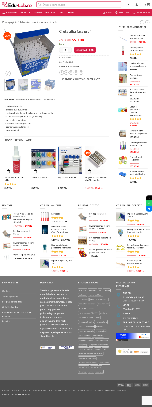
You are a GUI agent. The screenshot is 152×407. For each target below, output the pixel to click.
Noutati (38, 13)
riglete (105, 349)
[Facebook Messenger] (149, 209)
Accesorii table (49, 22)
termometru (104, 363)
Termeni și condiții (10, 296)
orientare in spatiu (86, 340)
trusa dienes (83, 367)
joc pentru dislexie (86, 317)
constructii (83, 299)
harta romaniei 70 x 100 (88, 313)
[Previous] (9, 52)
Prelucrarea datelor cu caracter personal (16, 314)
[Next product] (142, 22)
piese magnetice (102, 340)
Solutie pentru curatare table (14, 178)
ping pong (83, 345)
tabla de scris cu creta (87, 358)
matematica (101, 331)
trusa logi (82, 372)
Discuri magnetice (39, 177)
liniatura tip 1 (101, 322)
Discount (50, 13)
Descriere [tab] (9, 99)
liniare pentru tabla (86, 322)
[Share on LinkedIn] (81, 72)
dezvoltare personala (87, 304)
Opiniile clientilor (10, 307)
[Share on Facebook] (61, 72)
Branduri (6, 321)
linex (98, 317)
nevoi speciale (84, 335)
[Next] (50, 52)
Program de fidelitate (12, 301)
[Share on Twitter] (66, 72)
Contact (71, 13)
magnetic (99, 326)
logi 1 (81, 326)
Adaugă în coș (85, 50)
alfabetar (82, 290)
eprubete (82, 308)
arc (100, 290)
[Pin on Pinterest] (76, 72)
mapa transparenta (86, 331)
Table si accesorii (29, 22)
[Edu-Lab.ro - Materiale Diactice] (17, 4)
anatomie (92, 290)
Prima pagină (9, 22)
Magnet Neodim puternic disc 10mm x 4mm (96, 178)
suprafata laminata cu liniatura (91, 354)
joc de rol (103, 313)
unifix (91, 372)
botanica (82, 295)
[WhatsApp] (149, 203)
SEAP (61, 13)
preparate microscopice (99, 345)
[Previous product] (147, 22)
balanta (107, 290)
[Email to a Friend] (71, 72)
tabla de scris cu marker (88, 363)
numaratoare (98, 335)
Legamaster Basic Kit (67, 177)
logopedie (90, 326)
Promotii (25, 13)
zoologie (99, 372)
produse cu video (85, 349)
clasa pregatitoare (95, 295)
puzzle (97, 349)
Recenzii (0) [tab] (49, 99)
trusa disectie (96, 367)
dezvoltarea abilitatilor (99, 299)
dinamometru (103, 304)
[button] (136, 4)
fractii (91, 308)
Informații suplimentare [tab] (29, 99)
